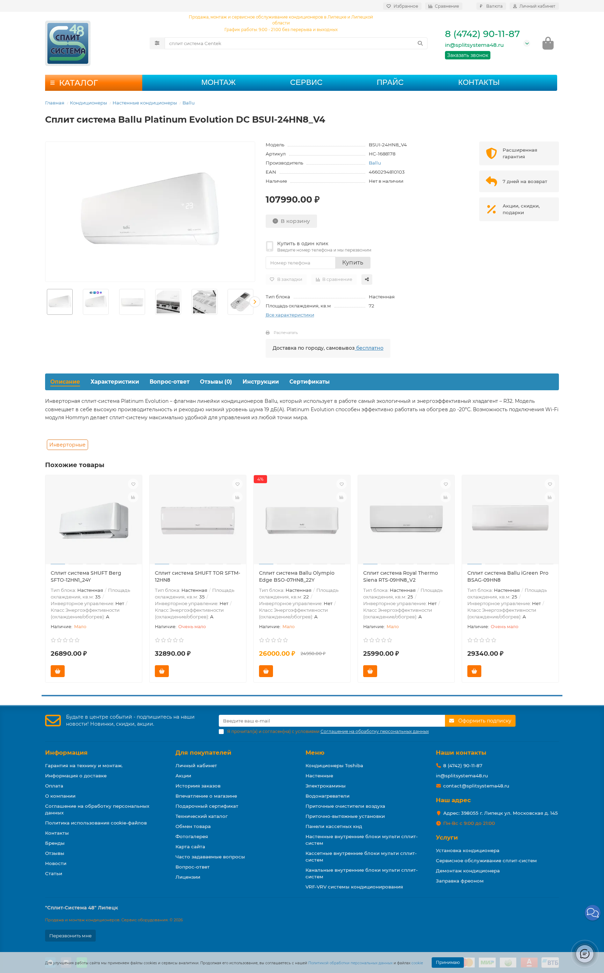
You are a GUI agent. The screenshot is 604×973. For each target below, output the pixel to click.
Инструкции (261, 381)
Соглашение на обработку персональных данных (97, 809)
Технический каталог (201, 816)
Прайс (390, 82)
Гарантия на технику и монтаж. (84, 765)
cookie (417, 963)
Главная (54, 103)
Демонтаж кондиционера (468, 870)
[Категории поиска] (157, 43)
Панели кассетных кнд (333, 826)
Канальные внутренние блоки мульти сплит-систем (361, 873)
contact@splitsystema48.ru (476, 786)
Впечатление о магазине (206, 796)
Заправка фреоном (460, 881)
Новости (55, 863)
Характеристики (115, 381)
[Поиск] (420, 43)
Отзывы (54, 853)
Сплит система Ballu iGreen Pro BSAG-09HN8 (507, 576)
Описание (65, 381)
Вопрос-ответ (169, 381)
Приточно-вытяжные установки (345, 816)
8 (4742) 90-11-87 (482, 33)
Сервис (306, 82)
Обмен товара (193, 826)
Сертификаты (309, 381)
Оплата (54, 786)
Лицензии (187, 877)
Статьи (53, 873)
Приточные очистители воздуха (345, 806)
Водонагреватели (327, 796)
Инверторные (67, 445)
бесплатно (369, 348)
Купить (353, 262)
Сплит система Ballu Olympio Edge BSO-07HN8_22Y (297, 576)
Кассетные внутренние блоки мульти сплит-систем (361, 856)
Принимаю (448, 962)
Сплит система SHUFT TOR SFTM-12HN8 (197, 576)
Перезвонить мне (70, 935)
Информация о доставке (76, 775)
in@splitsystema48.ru (474, 45)
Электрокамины (325, 786)
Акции (183, 775)
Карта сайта (190, 846)
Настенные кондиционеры (145, 103)
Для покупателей (203, 752)
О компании (60, 796)
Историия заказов (198, 786)
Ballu (188, 103)
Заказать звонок (467, 55)
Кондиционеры (88, 103)
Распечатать (286, 332)
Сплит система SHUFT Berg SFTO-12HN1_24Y (86, 576)
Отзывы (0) (216, 381)
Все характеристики (290, 315)
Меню (314, 752)
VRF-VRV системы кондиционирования (354, 887)
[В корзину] (58, 671)
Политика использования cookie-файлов (96, 823)
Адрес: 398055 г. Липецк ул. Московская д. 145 (500, 813)
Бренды (55, 843)
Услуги (447, 837)
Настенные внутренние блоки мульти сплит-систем (361, 840)
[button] (45, 301)
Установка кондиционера (467, 850)
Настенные (319, 775)
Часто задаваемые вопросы (210, 856)
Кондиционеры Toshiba (334, 765)
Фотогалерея (191, 836)
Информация (66, 752)
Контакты (478, 82)
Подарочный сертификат (206, 806)
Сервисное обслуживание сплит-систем (486, 860)
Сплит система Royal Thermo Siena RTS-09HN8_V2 (400, 576)
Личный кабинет (196, 765)
